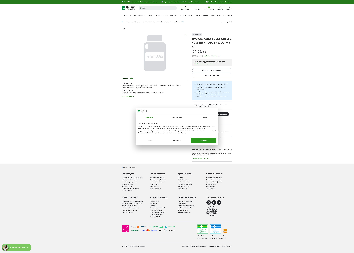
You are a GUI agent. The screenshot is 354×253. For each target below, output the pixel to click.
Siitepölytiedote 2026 (185, 184)
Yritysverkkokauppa (184, 212)
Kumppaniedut (211, 184)
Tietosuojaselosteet (156, 214)
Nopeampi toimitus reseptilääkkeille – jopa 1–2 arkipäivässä (211, 88)
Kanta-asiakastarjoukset (214, 182)
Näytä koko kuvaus (128, 96)
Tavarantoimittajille (156, 210)
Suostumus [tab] (149, 117)
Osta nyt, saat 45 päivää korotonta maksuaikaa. (212, 97)
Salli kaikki (203, 140)
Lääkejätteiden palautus (129, 206)
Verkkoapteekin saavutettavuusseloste (194, 246)
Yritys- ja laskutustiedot (157, 212)
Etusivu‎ (124, 28)
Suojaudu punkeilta (184, 186)
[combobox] (158, 8)
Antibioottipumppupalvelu (186, 206)
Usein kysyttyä (154, 186)
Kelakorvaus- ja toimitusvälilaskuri (132, 201)
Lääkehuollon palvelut (185, 208)
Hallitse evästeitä (155, 189)
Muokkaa (176, 140)
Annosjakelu (182, 203)
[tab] (125, 78)
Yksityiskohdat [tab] (177, 117)
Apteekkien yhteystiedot (129, 182)
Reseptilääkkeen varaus (129, 210)
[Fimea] (202, 229)
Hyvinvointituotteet (184, 182)
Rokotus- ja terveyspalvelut (130, 208)
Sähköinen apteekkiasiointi (130, 180)
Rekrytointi (153, 203)
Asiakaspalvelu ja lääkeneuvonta (132, 178)
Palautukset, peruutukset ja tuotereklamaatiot (130, 189)
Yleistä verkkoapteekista (157, 180)
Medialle (152, 206)
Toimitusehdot (154, 184)
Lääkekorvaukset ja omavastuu (132, 203)
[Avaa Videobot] (5, 247)
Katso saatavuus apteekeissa (212, 70)
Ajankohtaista (182, 189)
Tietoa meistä (154, 201)
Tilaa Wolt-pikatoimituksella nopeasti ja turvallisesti (140, 2)
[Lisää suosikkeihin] (185, 35)
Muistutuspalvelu (127, 212)
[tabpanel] (155, 90)
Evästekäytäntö (227, 246)
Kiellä (150, 140)
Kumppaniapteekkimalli (157, 208)
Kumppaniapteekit (128, 184)
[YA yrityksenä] (211, 211)
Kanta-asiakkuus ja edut (214, 178)
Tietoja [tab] (204, 117)
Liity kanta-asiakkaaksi (213, 180)
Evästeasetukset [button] (214, 246)
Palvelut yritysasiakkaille (185, 201)
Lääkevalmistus (183, 210)
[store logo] (128, 8)
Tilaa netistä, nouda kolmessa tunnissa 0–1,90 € (212, 84)
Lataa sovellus (210, 186)
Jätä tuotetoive (127, 186)
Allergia (180, 178)
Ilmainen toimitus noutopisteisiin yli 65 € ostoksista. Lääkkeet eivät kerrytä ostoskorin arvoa (213, 93)
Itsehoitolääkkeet (183, 180)
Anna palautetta (155, 217)
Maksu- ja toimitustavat (157, 182)
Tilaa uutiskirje (210, 189)
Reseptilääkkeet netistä (157, 178)
